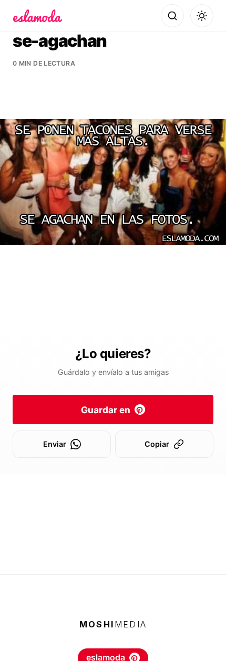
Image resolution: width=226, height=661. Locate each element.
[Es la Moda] (38, 16)
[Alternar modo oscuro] (201, 15)
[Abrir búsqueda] (172, 15)
